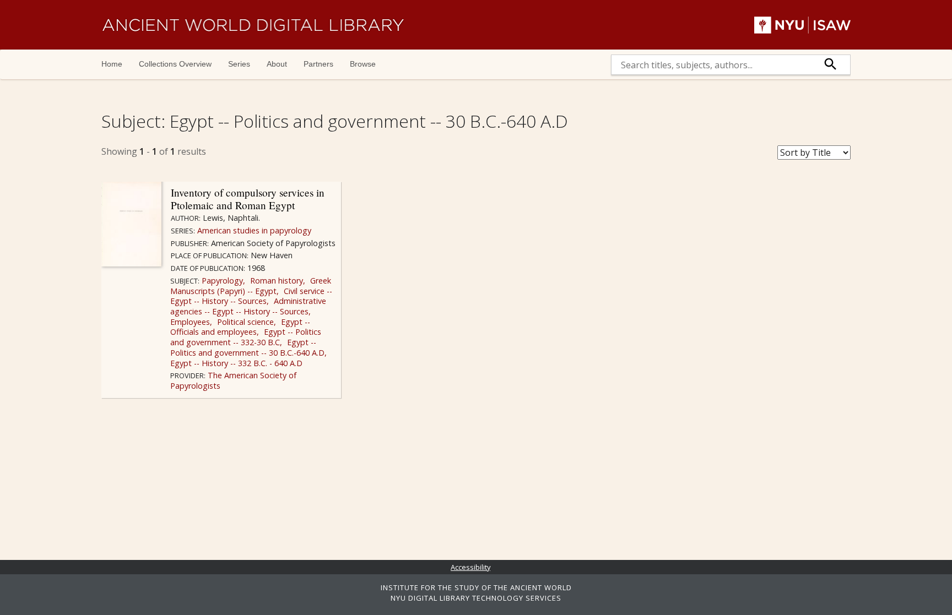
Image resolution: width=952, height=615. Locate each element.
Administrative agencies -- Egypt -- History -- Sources (248, 306)
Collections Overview (175, 63)
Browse (363, 63)
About (277, 63)
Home (111, 63)
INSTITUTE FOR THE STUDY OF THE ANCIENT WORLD (476, 587)
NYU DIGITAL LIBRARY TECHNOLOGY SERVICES (476, 598)
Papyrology (221, 280)
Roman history (275, 280)
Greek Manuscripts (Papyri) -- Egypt (250, 285)
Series (239, 63)
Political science (244, 322)
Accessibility (470, 567)
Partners (318, 63)
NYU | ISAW (802, 25)
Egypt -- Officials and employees (240, 327)
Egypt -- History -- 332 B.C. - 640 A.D (236, 363)
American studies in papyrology (253, 230)
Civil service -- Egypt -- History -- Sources (251, 296)
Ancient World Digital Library (252, 25)
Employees (190, 322)
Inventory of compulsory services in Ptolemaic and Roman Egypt (247, 198)
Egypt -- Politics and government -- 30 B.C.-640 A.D (247, 347)
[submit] (831, 64)
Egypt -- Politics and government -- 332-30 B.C (245, 336)
